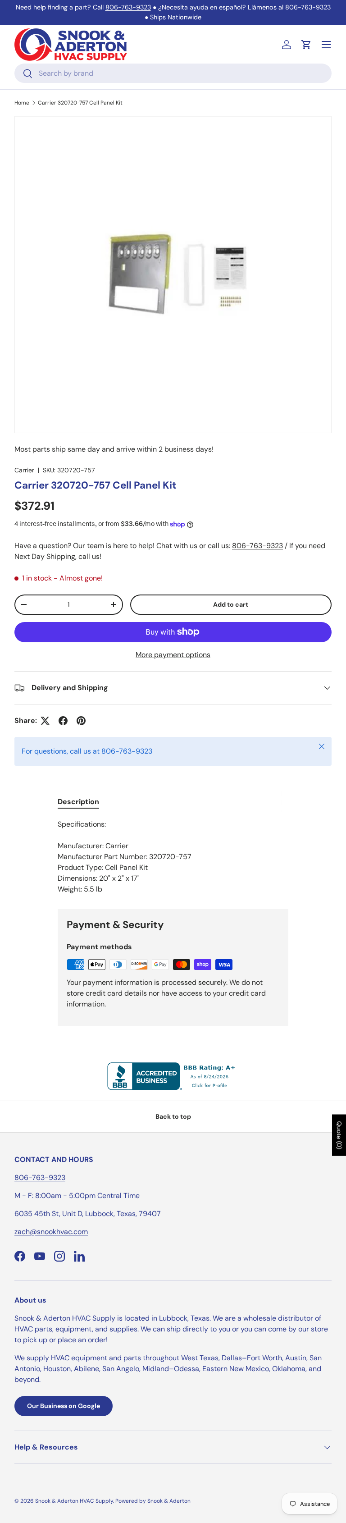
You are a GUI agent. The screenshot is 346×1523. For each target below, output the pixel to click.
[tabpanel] (173, 857)
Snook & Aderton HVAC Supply (74, 1501)
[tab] (78, 801)
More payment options (173, 654)
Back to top (173, 1116)
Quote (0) (339, 1135)
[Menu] (326, 45)
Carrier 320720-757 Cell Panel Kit (80, 102)
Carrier (24, 470)
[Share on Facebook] (63, 721)
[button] (306, 45)
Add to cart (230, 604)
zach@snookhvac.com (51, 1231)
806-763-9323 (128, 7)
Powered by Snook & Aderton (153, 1501)
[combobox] (173, 73)
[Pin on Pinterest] (81, 721)
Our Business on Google (63, 1406)
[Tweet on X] (45, 721)
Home (21, 102)
